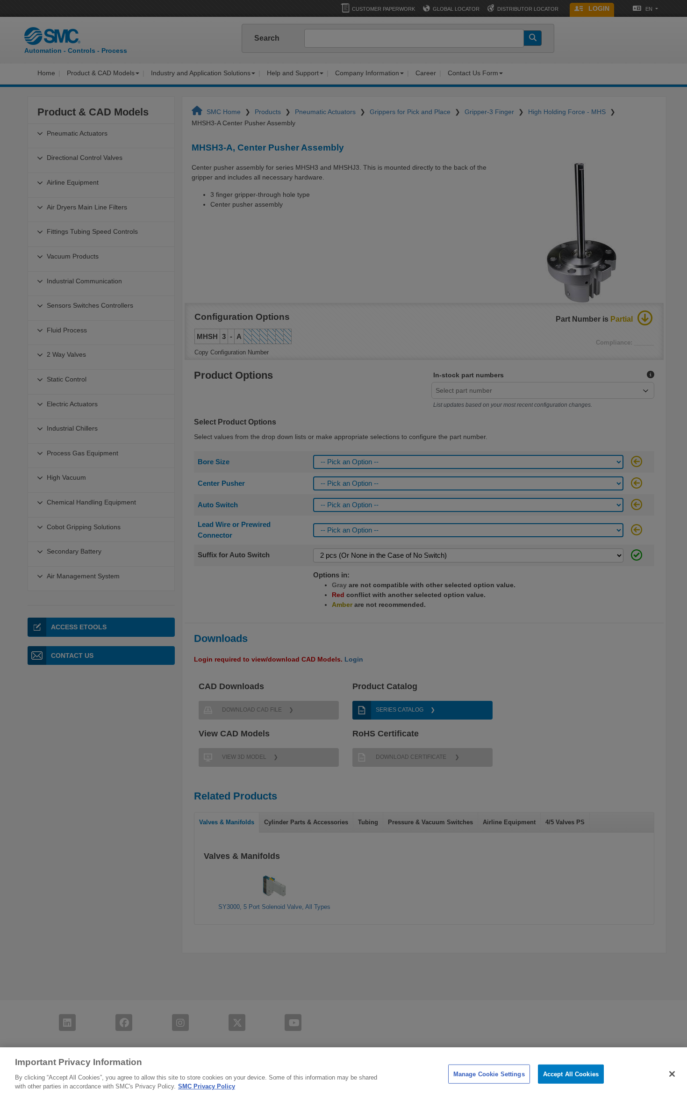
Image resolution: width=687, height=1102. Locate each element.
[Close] (672, 1074)
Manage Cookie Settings (489, 1073)
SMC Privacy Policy (206, 1086)
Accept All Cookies (571, 1073)
